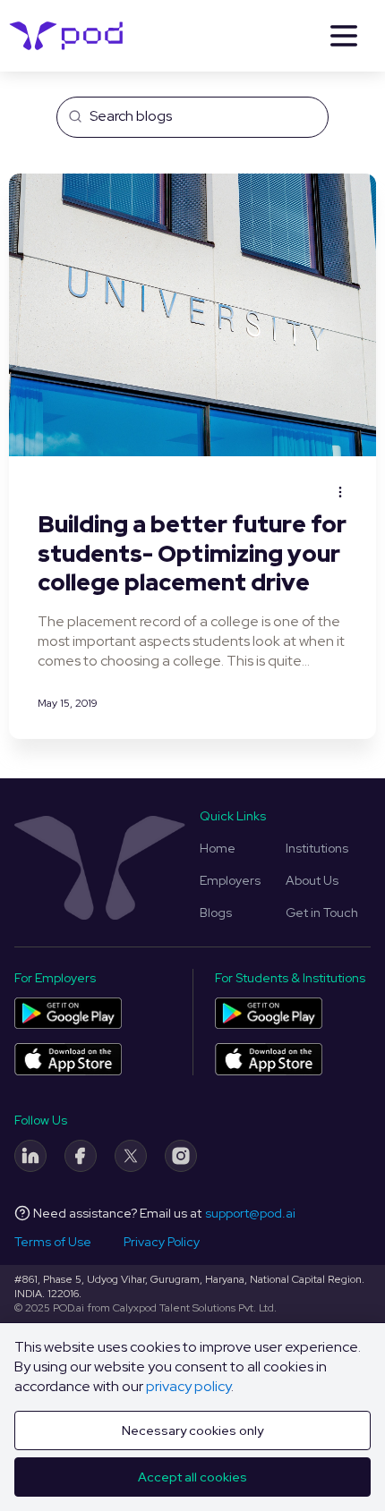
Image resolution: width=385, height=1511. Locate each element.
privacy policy (188, 1386)
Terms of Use (52, 1242)
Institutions (317, 848)
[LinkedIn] (30, 1156)
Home (217, 848)
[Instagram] (181, 1156)
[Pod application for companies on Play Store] (68, 1013)
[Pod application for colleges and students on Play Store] (268, 1013)
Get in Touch (322, 912)
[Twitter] (131, 1156)
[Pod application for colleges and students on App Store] (268, 1058)
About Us (312, 880)
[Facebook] (80, 1156)
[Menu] (344, 36)
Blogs (216, 912)
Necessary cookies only (192, 1430)
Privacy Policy (162, 1242)
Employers (230, 880)
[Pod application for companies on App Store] (68, 1058)
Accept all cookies (192, 1477)
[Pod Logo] (66, 36)
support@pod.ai (250, 1213)
